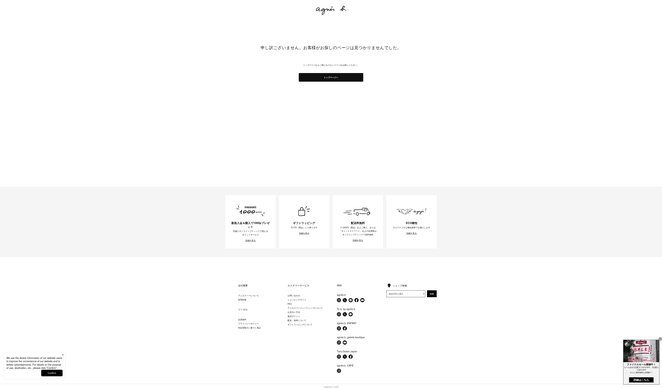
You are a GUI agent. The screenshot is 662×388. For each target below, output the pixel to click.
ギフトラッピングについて (300, 324)
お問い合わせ (294, 295)
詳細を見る (250, 240)
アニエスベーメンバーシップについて (305, 307)
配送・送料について (297, 320)
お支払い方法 (294, 311)
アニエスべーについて (248, 295)
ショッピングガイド (297, 299)
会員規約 (242, 319)
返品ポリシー (294, 316)
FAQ (290, 303)
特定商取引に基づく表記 (249, 327)
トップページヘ (331, 77)
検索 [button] (432, 293)
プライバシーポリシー (248, 323)
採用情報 (242, 299)
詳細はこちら (641, 379)
